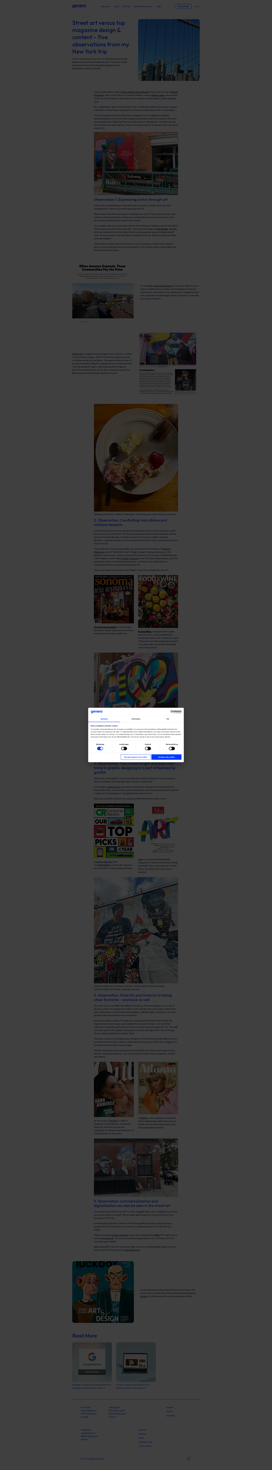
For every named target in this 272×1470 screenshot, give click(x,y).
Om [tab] (167, 719)
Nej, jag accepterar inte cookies (135, 757)
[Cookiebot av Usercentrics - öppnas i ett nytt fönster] (172, 711)
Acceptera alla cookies (166, 757)
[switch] (124, 748)
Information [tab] (136, 719)
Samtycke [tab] (104, 719)
